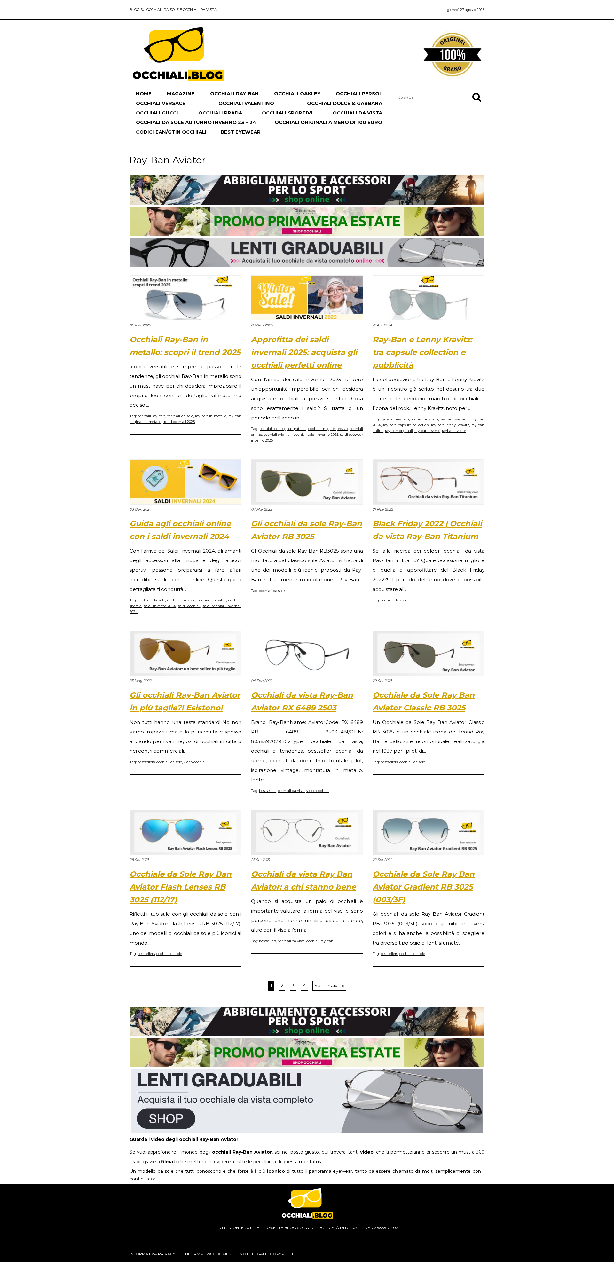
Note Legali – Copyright (267, 1253)
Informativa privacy (152, 1253)
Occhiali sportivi (287, 113)
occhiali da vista (181, 600)
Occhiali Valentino (246, 103)
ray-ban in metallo (211, 416)
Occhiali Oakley (297, 93)
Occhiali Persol (359, 93)
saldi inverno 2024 (160, 606)
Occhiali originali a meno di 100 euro (328, 122)
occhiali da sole (180, 416)
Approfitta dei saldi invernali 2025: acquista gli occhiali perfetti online (304, 352)
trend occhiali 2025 (179, 421)
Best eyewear (241, 132)
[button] (476, 97)
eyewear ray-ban (395, 419)
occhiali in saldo (212, 600)
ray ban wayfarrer (455, 419)
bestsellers (146, 762)
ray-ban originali (399, 430)
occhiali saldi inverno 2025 (316, 434)
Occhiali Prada (220, 113)
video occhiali (195, 762)
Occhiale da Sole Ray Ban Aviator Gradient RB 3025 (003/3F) (424, 886)
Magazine (180, 93)
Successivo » (329, 986)
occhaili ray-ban (151, 416)
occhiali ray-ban (424, 419)
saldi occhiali (189, 606)
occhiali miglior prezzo (328, 429)
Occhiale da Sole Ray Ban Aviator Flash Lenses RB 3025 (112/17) (181, 886)
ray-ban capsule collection (406, 425)
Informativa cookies (207, 1253)
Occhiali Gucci (157, 113)
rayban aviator (454, 430)
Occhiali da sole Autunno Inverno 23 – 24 (196, 122)
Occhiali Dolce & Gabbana (344, 103)
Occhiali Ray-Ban (234, 93)
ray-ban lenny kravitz (450, 425)
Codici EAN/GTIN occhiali (171, 132)
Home (144, 93)
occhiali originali (278, 434)
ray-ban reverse (427, 430)
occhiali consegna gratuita (283, 429)
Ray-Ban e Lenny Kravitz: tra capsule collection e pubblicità (422, 352)
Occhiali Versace (160, 103)
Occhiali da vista (357, 113)
